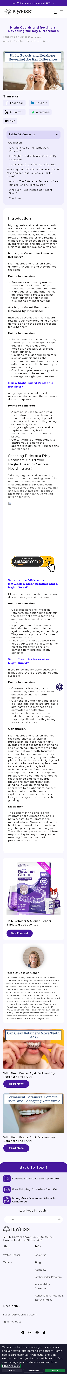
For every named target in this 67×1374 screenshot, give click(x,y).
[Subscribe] (59, 1219)
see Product (19, 933)
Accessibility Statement (42, 1286)
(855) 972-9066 (12, 1321)
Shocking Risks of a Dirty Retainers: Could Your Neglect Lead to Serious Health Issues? (33, 173)
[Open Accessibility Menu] (59, 687)
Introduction (14, 142)
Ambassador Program (48, 1277)
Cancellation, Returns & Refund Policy (49, 1297)
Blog (38, 1262)
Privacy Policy (11, 1366)
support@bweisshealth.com (20, 1314)
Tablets (7, 1262)
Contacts (40, 1269)
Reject (12, 1370)
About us (40, 1255)
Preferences (33, 1370)
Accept (54, 1370)
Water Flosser (11, 1255)
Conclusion (15, 198)
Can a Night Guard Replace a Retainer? (33, 164)
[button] (62, 12)
